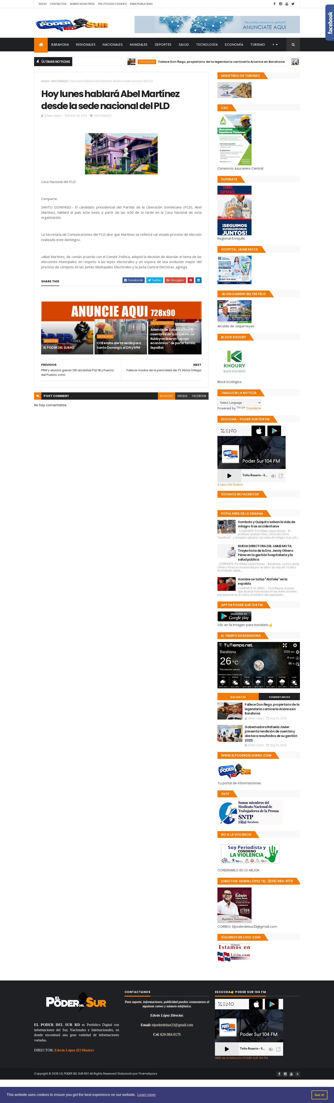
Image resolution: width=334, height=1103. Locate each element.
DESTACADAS (125, 61)
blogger (166, 396)
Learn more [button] (146, 1095)
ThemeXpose (147, 1073)
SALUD (184, 44)
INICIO (43, 4)
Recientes (238, 697)
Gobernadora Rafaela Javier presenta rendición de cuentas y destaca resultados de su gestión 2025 (271, 734)
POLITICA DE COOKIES (112, 4)
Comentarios (279, 697)
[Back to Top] (297, 1074)
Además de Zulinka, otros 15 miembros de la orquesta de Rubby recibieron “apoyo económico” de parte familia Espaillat (172, 338)
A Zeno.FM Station (230, 485)
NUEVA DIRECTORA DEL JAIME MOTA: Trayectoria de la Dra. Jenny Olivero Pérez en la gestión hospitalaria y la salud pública (265, 553)
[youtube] (286, 4)
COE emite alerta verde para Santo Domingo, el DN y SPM (119, 345)
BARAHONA (60, 44)
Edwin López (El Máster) (74, 1050)
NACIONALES (113, 44)
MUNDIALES (139, 44)
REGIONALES (85, 44)
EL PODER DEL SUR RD (58, 347)
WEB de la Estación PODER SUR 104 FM (241, 1058)
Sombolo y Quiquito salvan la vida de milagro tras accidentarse (266, 524)
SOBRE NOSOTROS (82, 4)
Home (45, 81)
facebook (199, 396)
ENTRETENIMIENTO (162, 323)
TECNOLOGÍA (207, 44)
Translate (253, 408)
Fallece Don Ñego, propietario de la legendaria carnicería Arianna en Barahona (200, 62)
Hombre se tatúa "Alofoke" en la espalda (262, 581)
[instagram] (280, 4)
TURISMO (257, 44)
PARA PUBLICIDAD (141, 4)
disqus (182, 396)
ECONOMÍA (234, 44)
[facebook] (274, 4)
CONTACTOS (58, 4)
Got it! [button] (319, 1095)
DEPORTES (163, 44)
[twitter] (292, 4)
